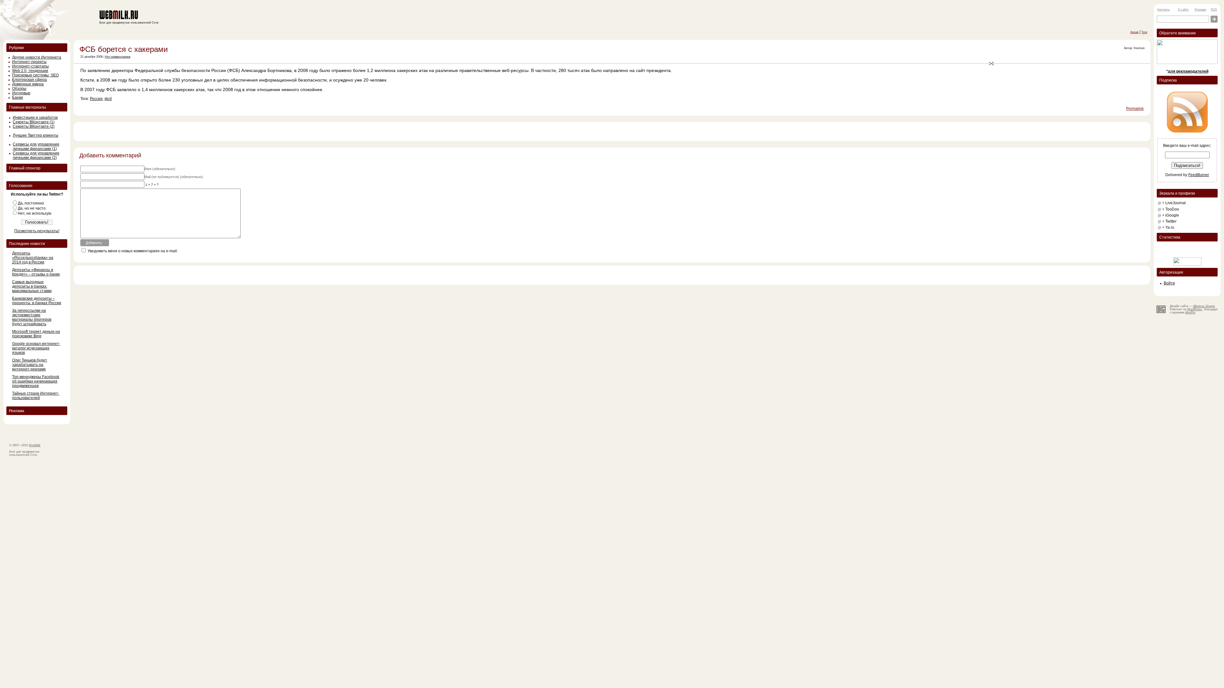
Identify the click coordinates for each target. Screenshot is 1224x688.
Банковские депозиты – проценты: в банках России (36, 300)
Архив (1134, 32)
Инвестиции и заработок (35, 117)
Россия (96, 99)
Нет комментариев (117, 56)
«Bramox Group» (1204, 306)
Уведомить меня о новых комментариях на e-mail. (133, 251)
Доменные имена (28, 84)
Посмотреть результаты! (36, 231)
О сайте (1183, 9)
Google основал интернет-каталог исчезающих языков (36, 348)
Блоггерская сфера (29, 79)
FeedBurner (1198, 175)
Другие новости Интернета (36, 57)
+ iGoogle (1170, 215)
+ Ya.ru (1168, 227)
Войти (1169, 283)
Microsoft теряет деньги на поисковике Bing (36, 333)
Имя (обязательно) (159, 169)
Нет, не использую (34, 213)
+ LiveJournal (1174, 203)
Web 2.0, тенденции (30, 70)
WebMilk (34, 445)
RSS (1214, 9)
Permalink (1135, 108)
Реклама (1200, 9)
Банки (17, 97)
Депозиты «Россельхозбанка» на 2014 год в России (32, 257)
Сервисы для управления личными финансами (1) (36, 146)
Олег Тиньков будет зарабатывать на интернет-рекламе (29, 364)
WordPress (1194, 309)
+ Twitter (1169, 221)
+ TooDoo (1170, 209)
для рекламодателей (1188, 71)
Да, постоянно (31, 203)
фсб (108, 99)
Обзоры (19, 88)
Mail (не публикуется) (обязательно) (173, 177)
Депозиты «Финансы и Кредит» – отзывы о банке (36, 272)
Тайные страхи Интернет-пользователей (35, 395)
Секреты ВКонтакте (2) (34, 126)
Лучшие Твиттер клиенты (35, 135)
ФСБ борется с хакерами (123, 49)
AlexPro (1190, 312)
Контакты (1163, 9)
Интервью (21, 93)
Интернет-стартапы (30, 66)
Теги (1144, 32)
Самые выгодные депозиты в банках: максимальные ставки (32, 286)
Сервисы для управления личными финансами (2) (36, 155)
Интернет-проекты (29, 62)
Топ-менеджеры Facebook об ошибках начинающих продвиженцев (35, 381)
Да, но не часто (32, 208)
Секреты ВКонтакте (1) (34, 122)
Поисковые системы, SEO (35, 75)
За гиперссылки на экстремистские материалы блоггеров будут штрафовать (31, 317)
